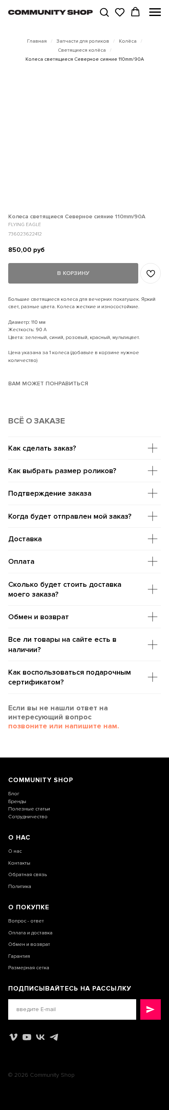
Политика (19, 886)
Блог (13, 794)
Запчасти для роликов (83, 41)
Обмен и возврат (29, 944)
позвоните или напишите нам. (63, 725)
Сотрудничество (28, 817)
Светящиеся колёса (82, 50)
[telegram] (54, 1037)
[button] (104, 12)
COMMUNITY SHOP (40, 780)
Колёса (128, 41)
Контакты (19, 863)
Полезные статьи (29, 809)
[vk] (40, 1037)
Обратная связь (27, 875)
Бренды (17, 802)
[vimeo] (13, 1037)
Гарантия (19, 956)
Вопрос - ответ (26, 921)
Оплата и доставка (30, 933)
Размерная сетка (28, 968)
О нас (15, 851)
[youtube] (27, 1037)
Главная (37, 41)
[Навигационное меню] (155, 12)
